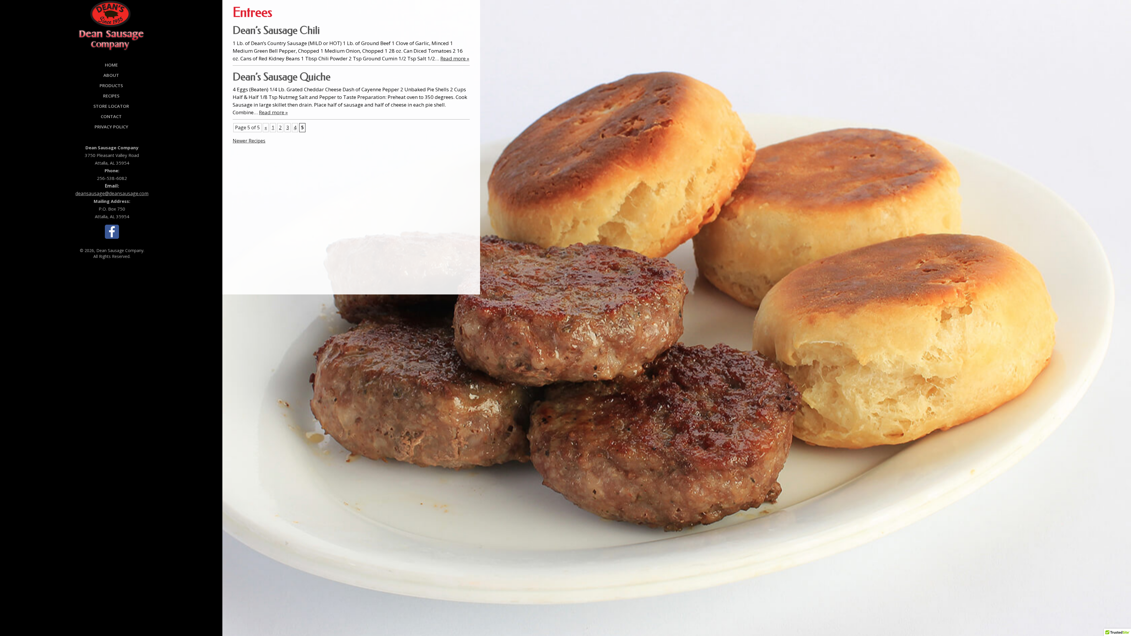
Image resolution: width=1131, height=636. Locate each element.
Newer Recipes (249, 141)
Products (111, 85)
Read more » (454, 58)
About (111, 75)
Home (111, 65)
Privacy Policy (111, 127)
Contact (111, 116)
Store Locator (111, 106)
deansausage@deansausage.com (111, 193)
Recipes (111, 96)
